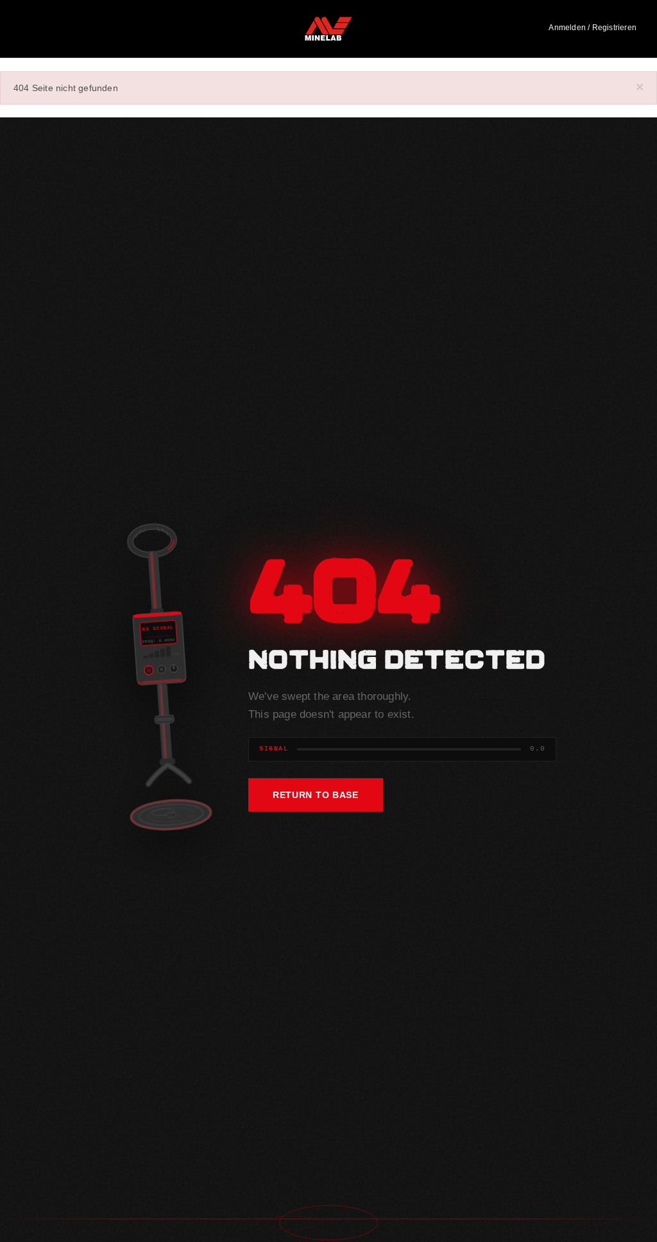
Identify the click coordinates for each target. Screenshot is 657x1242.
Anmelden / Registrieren (592, 27)
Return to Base (316, 795)
